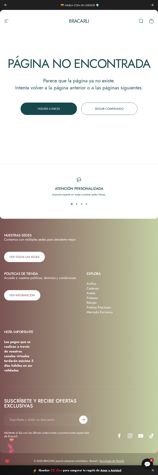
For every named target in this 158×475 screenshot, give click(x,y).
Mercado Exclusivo (100, 312)
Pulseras (92, 297)
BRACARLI (79, 21)
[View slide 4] (86, 203)
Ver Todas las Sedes (24, 257)
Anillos (91, 283)
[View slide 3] (81, 203)
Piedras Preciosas (99, 307)
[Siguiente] (152, 5)
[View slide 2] (76, 203)
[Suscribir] (83, 420)
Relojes (91, 302)
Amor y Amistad (110, 470)
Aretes (91, 293)
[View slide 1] (71, 203)
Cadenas (93, 288)
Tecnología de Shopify (111, 461)
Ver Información (22, 295)
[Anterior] (5, 5)
